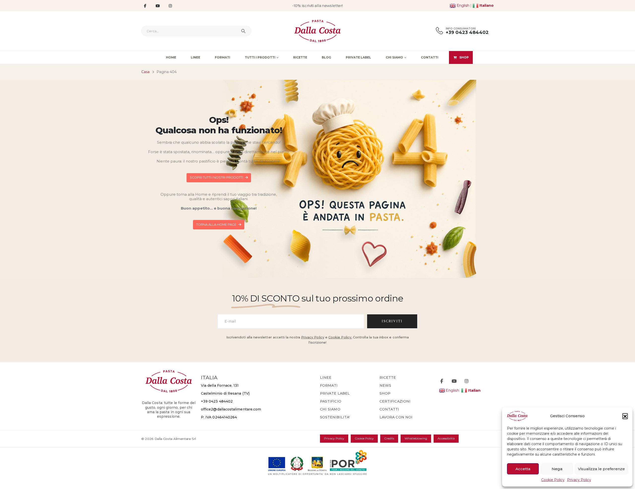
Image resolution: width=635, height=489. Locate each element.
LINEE (325, 377)
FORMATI (329, 385)
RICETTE (388, 377)
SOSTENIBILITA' (335, 417)
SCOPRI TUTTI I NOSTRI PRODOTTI (217, 177)
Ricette (300, 57)
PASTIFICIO (330, 401)
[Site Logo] (317, 31)
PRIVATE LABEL (335, 393)
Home (171, 57)
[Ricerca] (243, 31)
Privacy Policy (579, 480)
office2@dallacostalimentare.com (231, 409)
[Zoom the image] (169, 373)
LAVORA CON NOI (396, 417)
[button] (625, 415)
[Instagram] (170, 5)
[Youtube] (157, 5)
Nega (557, 468)
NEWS (385, 385)
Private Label (358, 57)
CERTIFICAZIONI (395, 401)
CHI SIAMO (330, 409)
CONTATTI (389, 409)
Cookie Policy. (340, 337)
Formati (222, 57)
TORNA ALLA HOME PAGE (216, 224)
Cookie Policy (553, 480)
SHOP (464, 57)
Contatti (429, 57)
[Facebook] (144, 5)
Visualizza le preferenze (601, 468)
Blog (326, 57)
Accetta (522, 468)
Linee (195, 57)
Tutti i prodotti (260, 57)
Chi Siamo (394, 57)
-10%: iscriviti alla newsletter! (317, 5)
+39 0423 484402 (217, 401)
